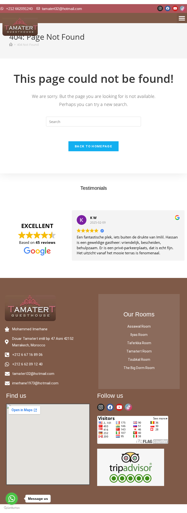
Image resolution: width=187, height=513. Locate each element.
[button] (182, 18)
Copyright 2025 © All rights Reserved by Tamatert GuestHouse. (93, 508)
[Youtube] (175, 8)
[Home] (10, 45)
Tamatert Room (139, 351)
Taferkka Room (139, 343)
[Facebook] (167, 8)
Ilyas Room (139, 335)
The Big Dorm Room (139, 368)
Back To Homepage (93, 146)
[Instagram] (160, 8)
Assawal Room (139, 326)
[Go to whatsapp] (12, 499)
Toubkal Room (139, 359)
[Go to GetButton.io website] (11, 508)
